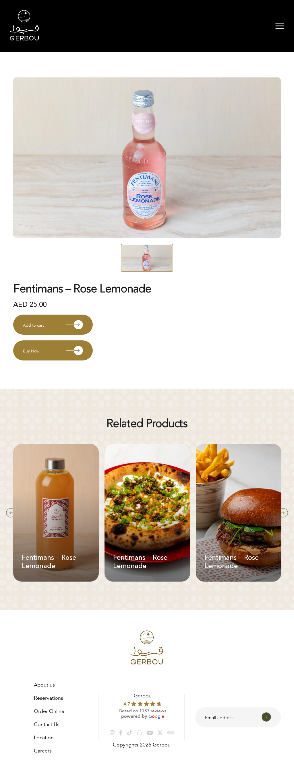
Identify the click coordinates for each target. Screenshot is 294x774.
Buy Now (31, 350)
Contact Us (46, 723)
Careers (43, 749)
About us (44, 684)
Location (44, 736)
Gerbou (143, 694)
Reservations (48, 697)
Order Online (49, 710)
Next (279, 513)
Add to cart (33, 324)
